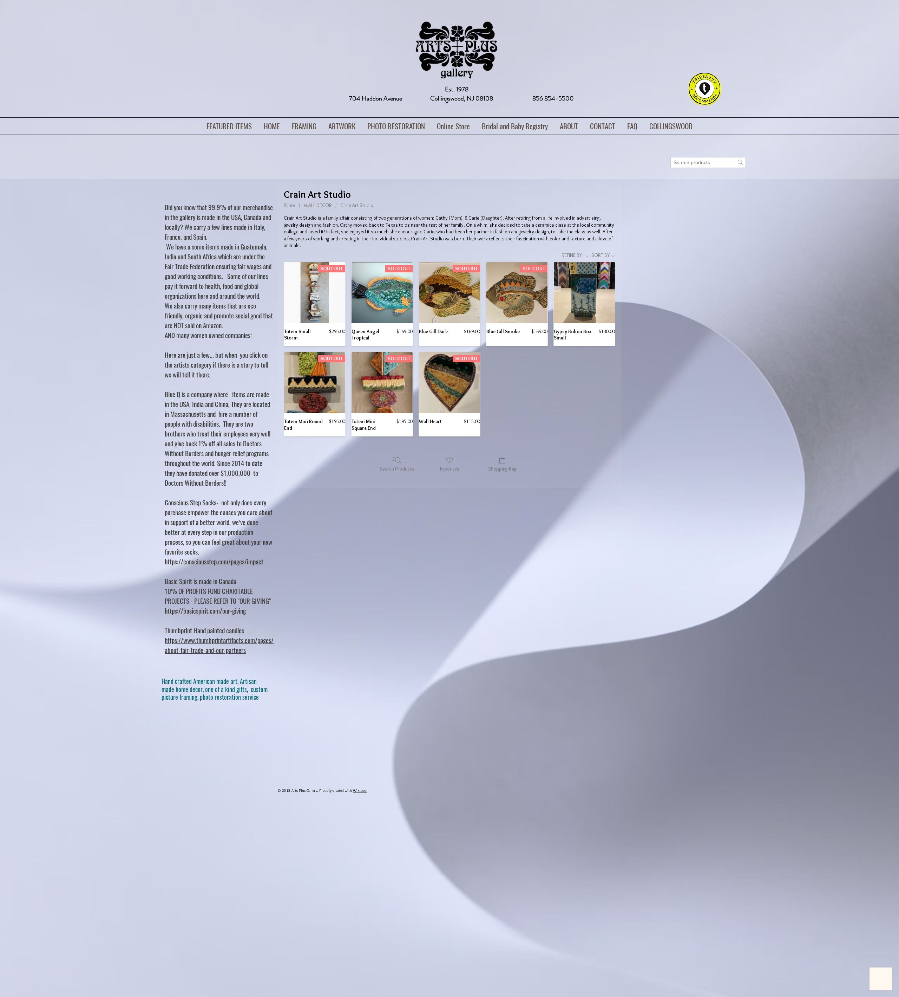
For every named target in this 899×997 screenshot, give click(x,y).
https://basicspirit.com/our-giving (205, 610)
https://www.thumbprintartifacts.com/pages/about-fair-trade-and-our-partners (219, 645)
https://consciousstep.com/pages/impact (214, 561)
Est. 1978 (456, 89)
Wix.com (360, 790)
